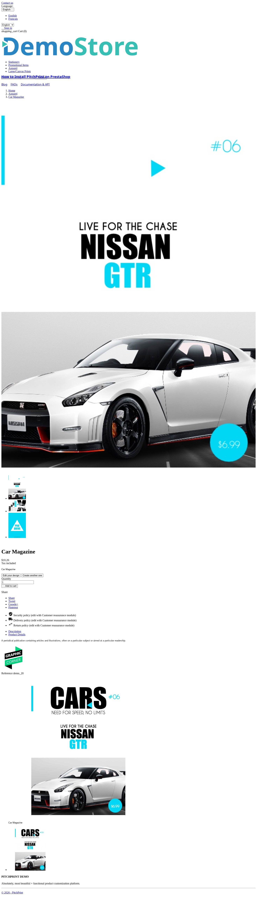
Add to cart (9, 586)
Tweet (11, 601)
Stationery (14, 61)
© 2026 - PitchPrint (12, 892)
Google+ (13, 604)
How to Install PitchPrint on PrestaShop (35, 76)
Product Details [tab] (16, 634)
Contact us (7, 2)
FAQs (14, 84)
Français (13, 18)
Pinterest (13, 607)
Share (11, 597)
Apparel (12, 68)
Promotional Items (18, 65)
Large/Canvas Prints (19, 71)
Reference (7, 673)
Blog (4, 84)
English (12, 15)
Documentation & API (35, 84)
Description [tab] (14, 631)
